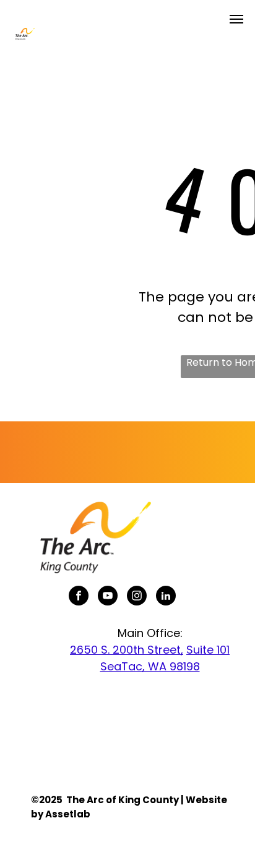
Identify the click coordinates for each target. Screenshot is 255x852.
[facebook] (79, 597)
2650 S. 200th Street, (126, 649)
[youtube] (108, 597)
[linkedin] (166, 597)
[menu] (236, 19)
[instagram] (137, 597)
